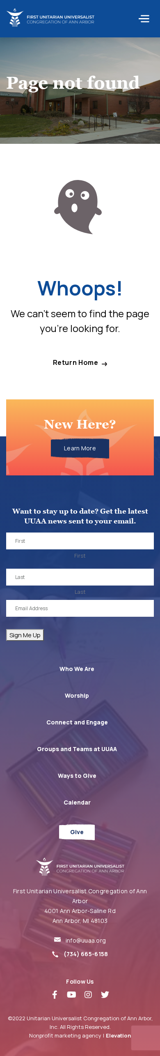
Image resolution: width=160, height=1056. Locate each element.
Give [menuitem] (77, 832)
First (80, 555)
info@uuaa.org (86, 940)
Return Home (75, 363)
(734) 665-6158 (86, 954)
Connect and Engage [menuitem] (77, 722)
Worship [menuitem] (77, 695)
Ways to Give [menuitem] (77, 775)
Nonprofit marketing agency (65, 1035)
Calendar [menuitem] (77, 802)
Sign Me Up (25, 635)
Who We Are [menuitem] (76, 669)
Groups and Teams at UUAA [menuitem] (77, 749)
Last (80, 591)
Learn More (80, 448)
